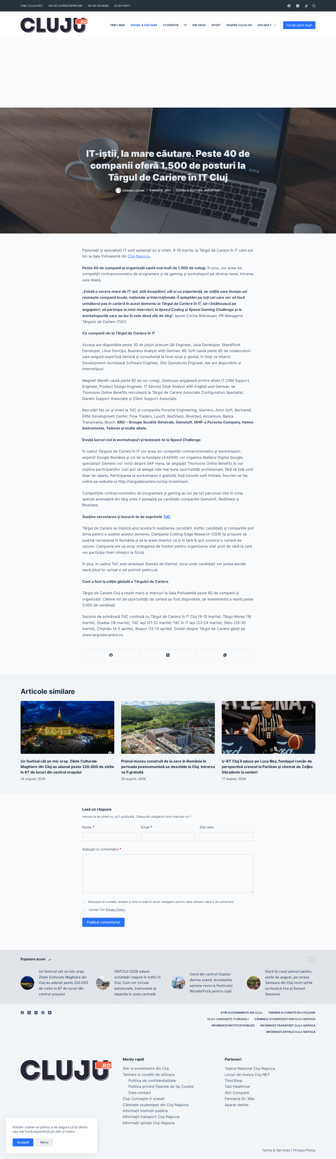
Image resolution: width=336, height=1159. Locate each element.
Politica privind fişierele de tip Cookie (161, 1086)
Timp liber (117, 25)
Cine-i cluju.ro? (32, 5)
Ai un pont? (122, 5)
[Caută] (313, 5)
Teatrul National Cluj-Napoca (250, 1068)
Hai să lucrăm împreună (65, 5)
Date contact (139, 1092)
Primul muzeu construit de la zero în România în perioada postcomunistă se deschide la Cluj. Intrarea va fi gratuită (168, 766)
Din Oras (199, 25)
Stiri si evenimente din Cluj (241, 1012)
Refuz (44, 1142)
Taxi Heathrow (237, 1086)
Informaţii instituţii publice (233, 1025)
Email (146, 827)
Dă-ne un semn (98, 5)
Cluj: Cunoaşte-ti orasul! (228, 1019)
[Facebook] (289, 5)
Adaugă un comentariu (101, 849)
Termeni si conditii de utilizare (291, 1012)
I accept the (106, 909)
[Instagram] (297, 5)
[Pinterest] (43, 1012)
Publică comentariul (103, 922)
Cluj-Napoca (138, 256)
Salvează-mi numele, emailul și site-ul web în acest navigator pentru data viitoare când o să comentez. (161, 902)
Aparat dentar (237, 1104)
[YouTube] (49, 1012)
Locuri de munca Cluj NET (247, 1074)
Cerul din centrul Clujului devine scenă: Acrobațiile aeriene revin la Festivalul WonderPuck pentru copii (211, 982)
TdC (167, 516)
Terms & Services (276, 1150)
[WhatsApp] (225, 655)
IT (185, 25)
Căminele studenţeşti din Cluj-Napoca (284, 1019)
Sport (216, 25)
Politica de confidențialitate (152, 1080)
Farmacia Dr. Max (240, 1098)
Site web (207, 827)
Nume (88, 827)
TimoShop (233, 1080)
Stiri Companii (237, 1092)
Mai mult (265, 25)
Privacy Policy (115, 909)
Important (212, 190)
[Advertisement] (168, 73)
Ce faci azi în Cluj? (299, 25)
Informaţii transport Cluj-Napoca (287, 1025)
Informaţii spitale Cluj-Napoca (290, 1032)
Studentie (171, 25)
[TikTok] (306, 5)
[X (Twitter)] (168, 655)
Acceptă (23, 1142)
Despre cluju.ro (239, 25)
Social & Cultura (144, 25)
